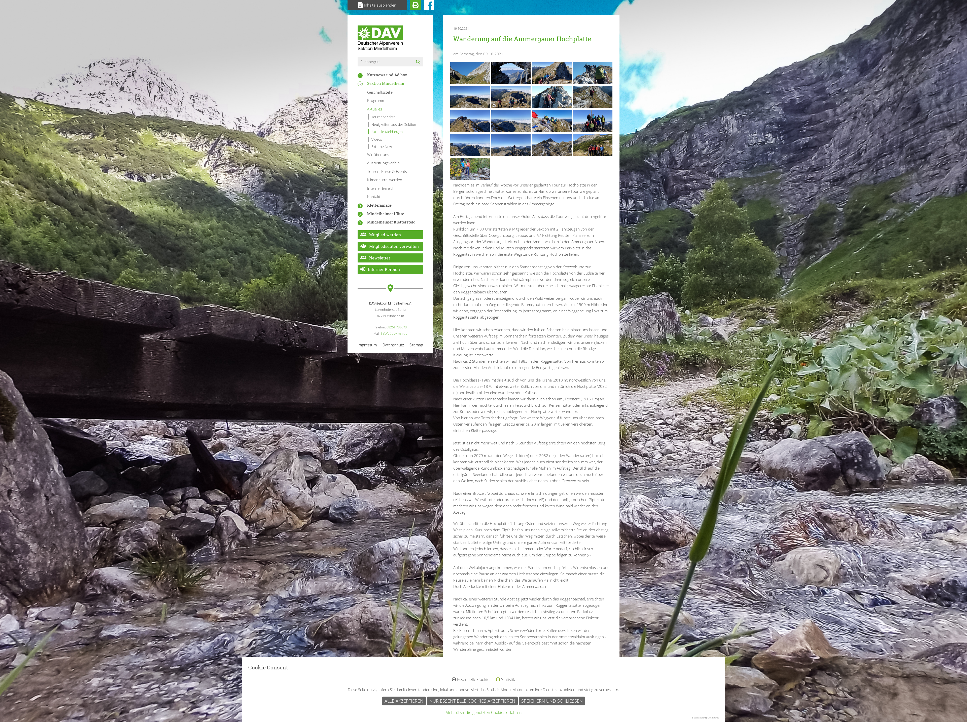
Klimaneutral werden (384, 179)
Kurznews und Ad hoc (387, 74)
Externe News (382, 146)
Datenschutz (393, 344)
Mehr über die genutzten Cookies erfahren (483, 712)
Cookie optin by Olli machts (705, 717)
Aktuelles (374, 108)
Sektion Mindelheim (385, 83)
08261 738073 (397, 327)
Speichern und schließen (552, 701)
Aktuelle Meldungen (387, 131)
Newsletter (379, 257)
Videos (376, 139)
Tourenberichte (383, 117)
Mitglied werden (385, 234)
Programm (376, 100)
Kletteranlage (379, 205)
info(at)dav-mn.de (394, 333)
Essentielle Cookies (474, 679)
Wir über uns (378, 154)
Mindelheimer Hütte (385, 213)
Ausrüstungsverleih (383, 162)
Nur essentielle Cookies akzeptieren (472, 701)
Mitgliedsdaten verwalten (394, 246)
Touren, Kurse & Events (387, 171)
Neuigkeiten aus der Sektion (393, 124)
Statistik (508, 679)
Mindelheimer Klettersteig (391, 221)
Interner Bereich (381, 188)
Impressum (367, 344)
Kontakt (373, 196)
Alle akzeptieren (404, 701)
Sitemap (416, 344)
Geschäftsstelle (380, 92)
